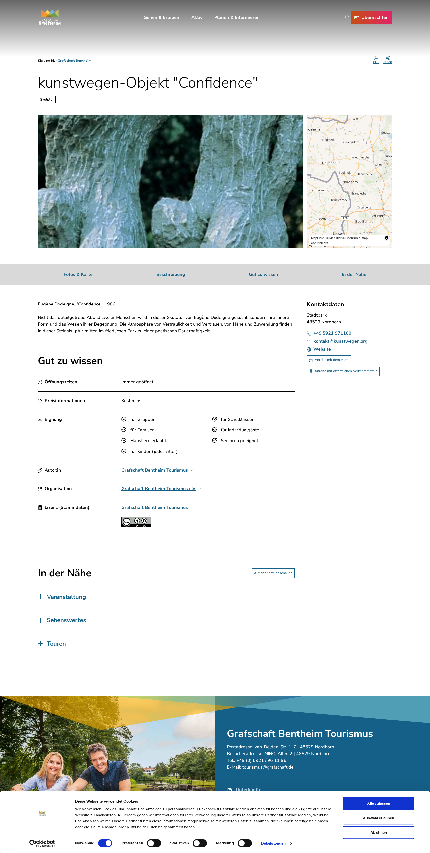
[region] (349, 181)
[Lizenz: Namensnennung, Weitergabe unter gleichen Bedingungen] (136, 526)
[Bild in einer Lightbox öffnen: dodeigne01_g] (170, 181)
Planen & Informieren (237, 17)
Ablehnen (378, 832)
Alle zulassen (378, 803)
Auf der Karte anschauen (273, 573)
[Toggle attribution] (387, 238)
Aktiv (196, 17)
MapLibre (317, 238)
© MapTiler (334, 238)
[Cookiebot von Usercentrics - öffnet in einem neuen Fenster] (42, 843)
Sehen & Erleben (161, 17)
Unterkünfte (248, 789)
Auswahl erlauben (378, 818)
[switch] (154, 843)
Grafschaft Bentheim (74, 60)
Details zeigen (273, 843)
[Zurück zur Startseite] (50, 17)
